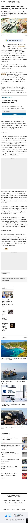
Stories (21, 502)
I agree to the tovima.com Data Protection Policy (13, 116)
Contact (8, 509)
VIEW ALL (25, 337)
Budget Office (21, 46)
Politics (5, 500)
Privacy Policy (18, 509)
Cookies (23, 509)
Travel (6, 502)
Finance (2, 33)
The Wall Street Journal (14, 505)
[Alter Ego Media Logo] (8, 516)
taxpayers (3, 74)
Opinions (16, 502)
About (5, 509)
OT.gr (6, 249)
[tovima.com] (14, 2)
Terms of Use (13, 509)
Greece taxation (5, 273)
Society (13, 500)
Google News (15, 278)
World (9, 500)
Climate (11, 502)
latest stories (6, 280)
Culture (23, 500)
